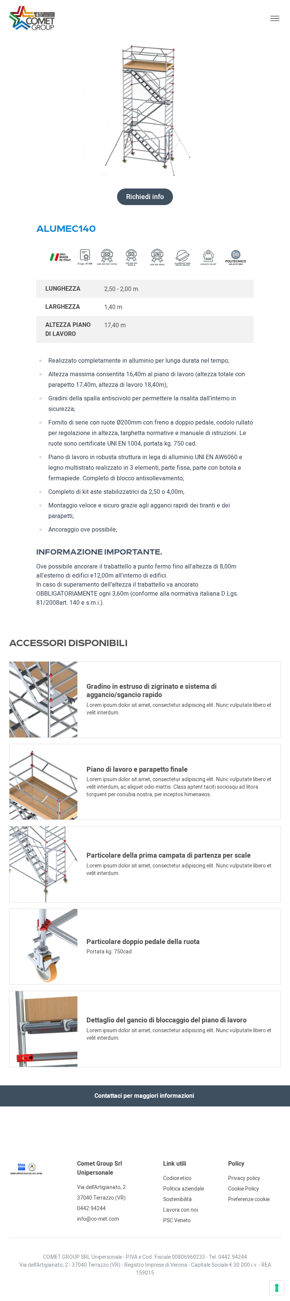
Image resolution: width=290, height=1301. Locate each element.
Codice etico (177, 1178)
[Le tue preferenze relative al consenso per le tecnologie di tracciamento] (277, 1288)
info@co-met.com (98, 1219)
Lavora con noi (180, 1210)
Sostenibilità (177, 1199)
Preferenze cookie (249, 1199)
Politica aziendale (183, 1188)
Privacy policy (244, 1178)
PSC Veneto (177, 1220)
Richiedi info (145, 197)
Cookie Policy (243, 1188)
